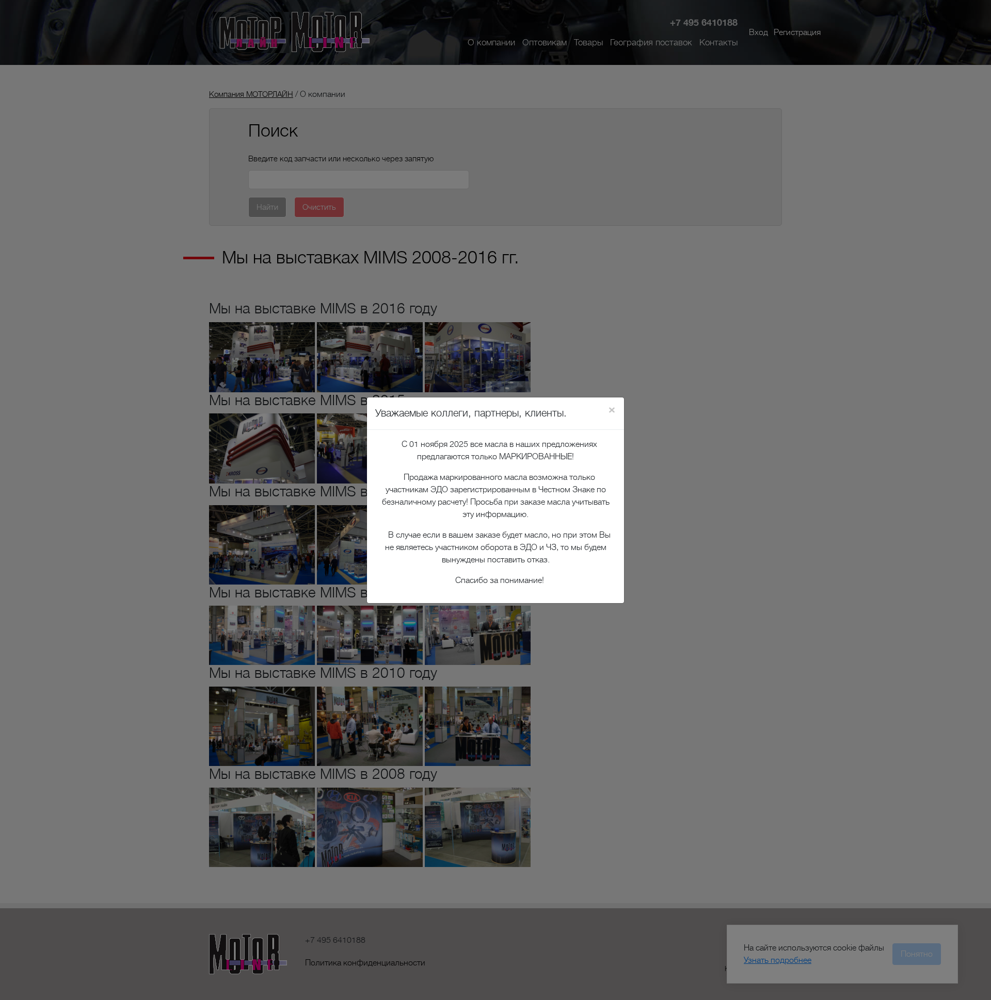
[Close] (611, 409)
